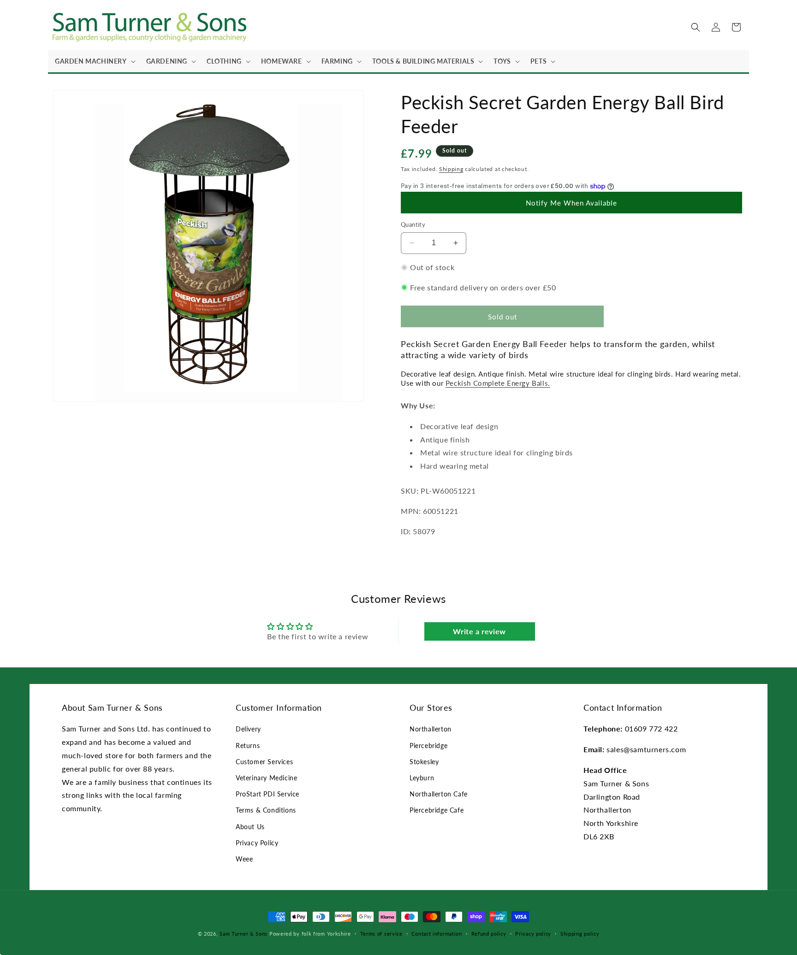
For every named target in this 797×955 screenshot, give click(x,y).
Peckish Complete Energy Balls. (498, 383)
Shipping (451, 168)
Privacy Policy (257, 843)
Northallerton (431, 729)
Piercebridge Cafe (437, 810)
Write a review (479, 631)
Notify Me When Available (571, 203)
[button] (93, 61)
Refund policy (488, 934)
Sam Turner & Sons (244, 934)
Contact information (436, 934)
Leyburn (422, 778)
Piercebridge (428, 745)
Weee (244, 859)
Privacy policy (533, 934)
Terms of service (381, 934)
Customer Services (264, 762)
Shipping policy (580, 934)
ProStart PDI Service (267, 794)
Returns (248, 745)
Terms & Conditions (266, 810)
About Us (250, 827)
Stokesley (424, 762)
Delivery (248, 729)
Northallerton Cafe (439, 794)
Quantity (413, 224)
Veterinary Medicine (266, 778)
